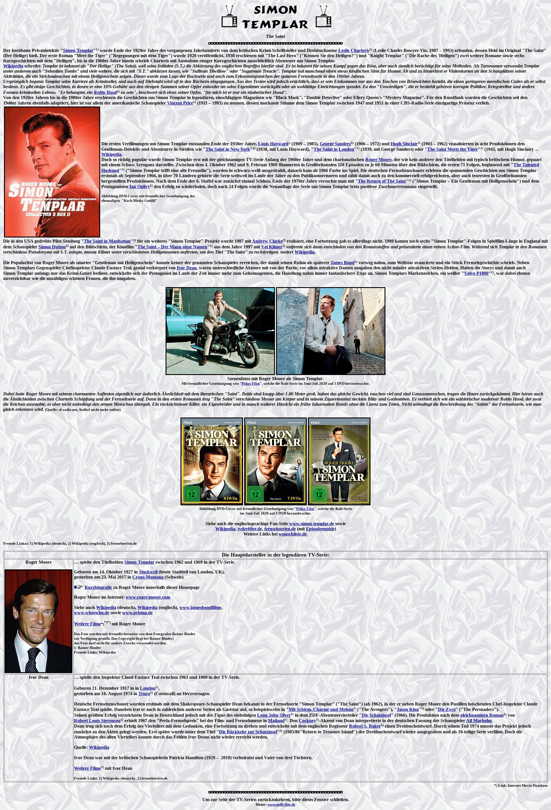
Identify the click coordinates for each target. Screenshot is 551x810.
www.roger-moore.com (148, 597)
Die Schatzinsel (376, 715)
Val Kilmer (271, 246)
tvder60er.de (250, 528)
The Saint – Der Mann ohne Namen (172, 246)
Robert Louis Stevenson (97, 720)
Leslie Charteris (353, 50)
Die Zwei (446, 709)
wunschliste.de (293, 533)
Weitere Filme (87, 623)
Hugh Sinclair (404, 143)
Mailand (276, 720)
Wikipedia (13, 65)
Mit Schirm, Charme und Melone (321, 709)
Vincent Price (180, 102)
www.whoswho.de (91, 612)
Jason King (408, 709)
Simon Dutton (52, 246)
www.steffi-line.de (281, 804)
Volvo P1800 (476, 273)
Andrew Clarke (267, 241)
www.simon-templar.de (311, 523)
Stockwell (148, 571)
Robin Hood (105, 92)
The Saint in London (334, 149)
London (148, 688)
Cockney (307, 720)
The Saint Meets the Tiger (452, 149)
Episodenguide (320, 528)
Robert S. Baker (365, 726)
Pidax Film (251, 383)
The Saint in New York (227, 149)
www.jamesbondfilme (200, 607)
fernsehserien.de (280, 528)
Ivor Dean (187, 267)
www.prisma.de (137, 612)
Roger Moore (378, 159)
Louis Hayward (273, 143)
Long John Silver (274, 715)
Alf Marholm (479, 720)
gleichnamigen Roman (482, 715)
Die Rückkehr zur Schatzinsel (248, 731)
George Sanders (335, 143)
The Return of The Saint (382, 181)
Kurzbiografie (98, 587)
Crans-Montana (148, 577)
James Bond (342, 262)
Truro (144, 693)
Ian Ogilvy (139, 186)
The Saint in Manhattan (107, 241)
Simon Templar (78, 50)
